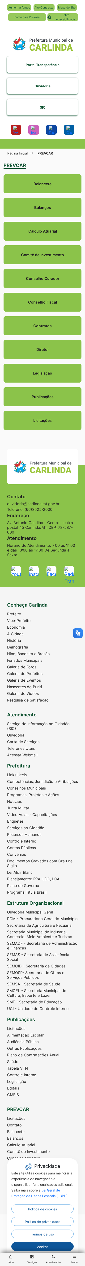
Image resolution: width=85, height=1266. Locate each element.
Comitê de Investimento (28, 1151)
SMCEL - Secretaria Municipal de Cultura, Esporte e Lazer (36, 993)
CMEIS (13, 1094)
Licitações (16, 1028)
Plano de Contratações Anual (33, 1055)
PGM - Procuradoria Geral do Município (42, 918)
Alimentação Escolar (25, 1035)
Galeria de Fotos (21, 667)
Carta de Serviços (23, 741)
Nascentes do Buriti (24, 686)
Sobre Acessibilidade (65, 17)
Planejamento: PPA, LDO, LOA (33, 879)
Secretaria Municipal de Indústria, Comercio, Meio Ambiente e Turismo (39, 934)
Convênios (16, 854)
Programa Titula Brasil (27, 892)
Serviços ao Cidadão (25, 827)
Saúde (12, 1061)
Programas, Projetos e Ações (33, 794)
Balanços (15, 1138)
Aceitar (42, 1247)
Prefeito (14, 614)
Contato (14, 1125)
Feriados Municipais (24, 660)
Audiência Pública (23, 1041)
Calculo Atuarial (21, 1144)
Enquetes (15, 821)
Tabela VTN (17, 1068)
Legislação (16, 1081)
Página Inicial (17, 153)
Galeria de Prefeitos (24, 673)
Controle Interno (21, 841)
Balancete (16, 1131)
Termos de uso (42, 1234)
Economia (16, 627)
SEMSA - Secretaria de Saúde (33, 984)
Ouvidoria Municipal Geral (30, 912)
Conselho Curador (23, 1158)
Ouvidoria (15, 735)
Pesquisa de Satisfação (28, 700)
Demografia (17, 647)
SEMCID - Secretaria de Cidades (36, 966)
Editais (13, 1088)
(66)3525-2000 (38, 509)
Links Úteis (17, 774)
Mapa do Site (67, 7)
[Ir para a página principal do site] (42, 42)
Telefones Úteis (21, 748)
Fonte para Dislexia (27, 17)
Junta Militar (18, 808)
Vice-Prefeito (19, 620)
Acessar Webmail (22, 755)
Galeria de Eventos (24, 680)
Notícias (14, 801)
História (14, 640)
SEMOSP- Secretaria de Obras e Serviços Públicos (35, 975)
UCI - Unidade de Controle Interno (38, 1008)
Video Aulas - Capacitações (32, 814)
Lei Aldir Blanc (20, 872)
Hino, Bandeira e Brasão (28, 653)
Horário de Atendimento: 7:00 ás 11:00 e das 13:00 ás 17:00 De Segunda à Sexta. (41, 550)
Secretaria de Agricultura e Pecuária (39, 925)
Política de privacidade (42, 1222)
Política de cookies (42, 1209)
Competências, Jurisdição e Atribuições (42, 781)
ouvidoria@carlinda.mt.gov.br (33, 503)
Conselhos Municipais (26, 788)
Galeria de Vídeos (23, 693)
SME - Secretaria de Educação (34, 1002)
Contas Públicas (21, 847)
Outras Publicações (24, 1048)
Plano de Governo (23, 885)
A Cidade (15, 633)
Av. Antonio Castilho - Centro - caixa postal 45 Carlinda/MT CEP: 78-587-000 (40, 527)
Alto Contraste (43, 7)
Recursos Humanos (24, 834)
